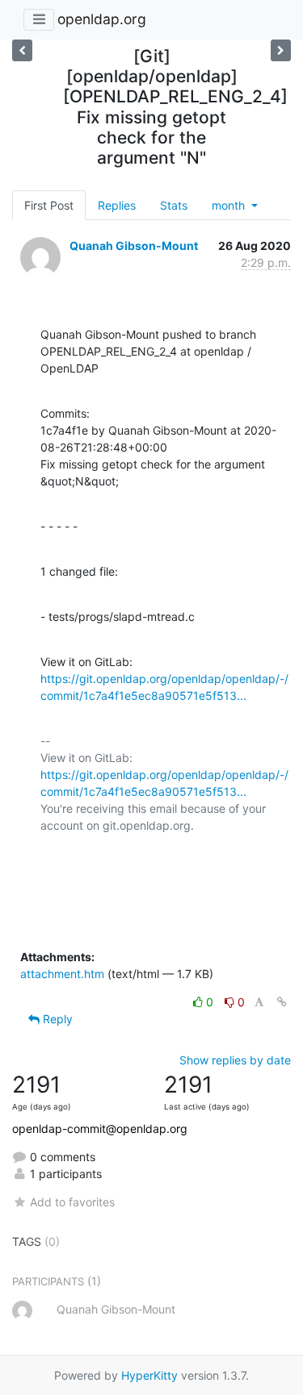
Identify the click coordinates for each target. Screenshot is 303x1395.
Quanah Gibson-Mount (133, 245)
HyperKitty (149, 1375)
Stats (173, 205)
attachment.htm (62, 974)
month (230, 205)
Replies (117, 205)
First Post (49, 205)
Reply (56, 1019)
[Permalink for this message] (282, 1002)
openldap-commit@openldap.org (99, 1128)
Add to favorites (72, 1202)
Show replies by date (235, 1060)
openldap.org (101, 18)
